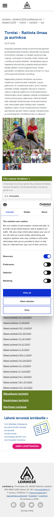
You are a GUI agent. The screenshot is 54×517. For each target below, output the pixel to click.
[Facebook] (14, 505)
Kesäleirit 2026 (9, 22)
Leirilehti (33, 22)
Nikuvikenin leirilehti (15, 393)
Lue (42, 22)
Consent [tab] (10, 212)
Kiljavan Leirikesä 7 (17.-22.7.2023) (17, 339)
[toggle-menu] (5, 5)
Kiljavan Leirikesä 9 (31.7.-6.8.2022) (17, 377)
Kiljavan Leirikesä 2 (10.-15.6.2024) (17, 317)
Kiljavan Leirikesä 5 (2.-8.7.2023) (16, 350)
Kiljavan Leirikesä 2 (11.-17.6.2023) (17, 366)
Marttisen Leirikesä (14, 406)
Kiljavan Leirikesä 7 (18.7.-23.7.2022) (17, 382)
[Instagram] (22, 505)
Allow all (27, 293)
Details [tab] (27, 212)
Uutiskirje (43, 496)
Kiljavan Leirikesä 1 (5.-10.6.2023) (17, 371)
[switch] (47, 264)
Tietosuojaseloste (37, 492)
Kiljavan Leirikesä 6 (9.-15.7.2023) (16, 344)
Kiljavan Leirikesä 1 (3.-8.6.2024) (16, 323)
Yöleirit (22, 22)
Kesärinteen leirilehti (16, 400)
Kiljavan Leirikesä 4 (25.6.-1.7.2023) (17, 355)
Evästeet (33, 496)
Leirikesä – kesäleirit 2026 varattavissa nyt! (22, 19)
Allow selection (27, 301)
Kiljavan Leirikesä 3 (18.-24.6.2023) (17, 361)
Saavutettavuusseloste (16, 496)
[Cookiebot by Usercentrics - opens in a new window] (39, 205)
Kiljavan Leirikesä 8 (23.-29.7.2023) (17, 334)
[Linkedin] (40, 505)
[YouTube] (31, 505)
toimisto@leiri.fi (42, 489)
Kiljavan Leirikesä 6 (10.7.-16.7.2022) (18, 388)
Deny (27, 310)
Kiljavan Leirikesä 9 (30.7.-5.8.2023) (17, 328)
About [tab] (44, 212)
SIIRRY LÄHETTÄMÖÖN (27, 446)
